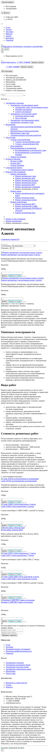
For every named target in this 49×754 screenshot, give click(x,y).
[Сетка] (2, 244)
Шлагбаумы (10, 125)
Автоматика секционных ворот (18, 669)
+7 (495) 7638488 (23, 62)
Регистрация (11, 6)
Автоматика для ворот (15, 103)
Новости (9, 687)
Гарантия (9, 40)
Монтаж (9, 34)
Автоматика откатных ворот (17, 667)
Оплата (9, 29)
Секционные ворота (14, 168)
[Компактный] (7, 244)
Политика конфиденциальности (19, 651)
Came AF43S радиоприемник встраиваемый (19, 481)
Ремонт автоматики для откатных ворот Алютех (20, 255)
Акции (8, 36)
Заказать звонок (37, 62)
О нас (8, 27)
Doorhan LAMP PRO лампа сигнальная (17, 602)
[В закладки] (23, 276)
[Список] (4, 244)
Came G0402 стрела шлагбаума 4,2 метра (17, 506)
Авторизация (11, 9)
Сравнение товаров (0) (10, 239)
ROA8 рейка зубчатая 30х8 (12, 530)
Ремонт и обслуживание (15, 172)
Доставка (9, 32)
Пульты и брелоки (13, 159)
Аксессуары (10, 137)
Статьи (8, 685)
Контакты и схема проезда (16, 683)
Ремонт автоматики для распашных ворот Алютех (21, 280)
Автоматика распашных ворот (18, 665)
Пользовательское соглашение (18, 649)
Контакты (10, 38)
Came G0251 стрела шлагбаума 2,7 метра (17, 555)
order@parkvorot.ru (8, 62)
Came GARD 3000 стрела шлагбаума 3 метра (19, 579)
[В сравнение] (25, 276)
